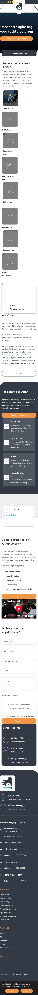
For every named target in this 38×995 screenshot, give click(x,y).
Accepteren (12, 991)
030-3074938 (2, 8)
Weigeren (27, 991)
